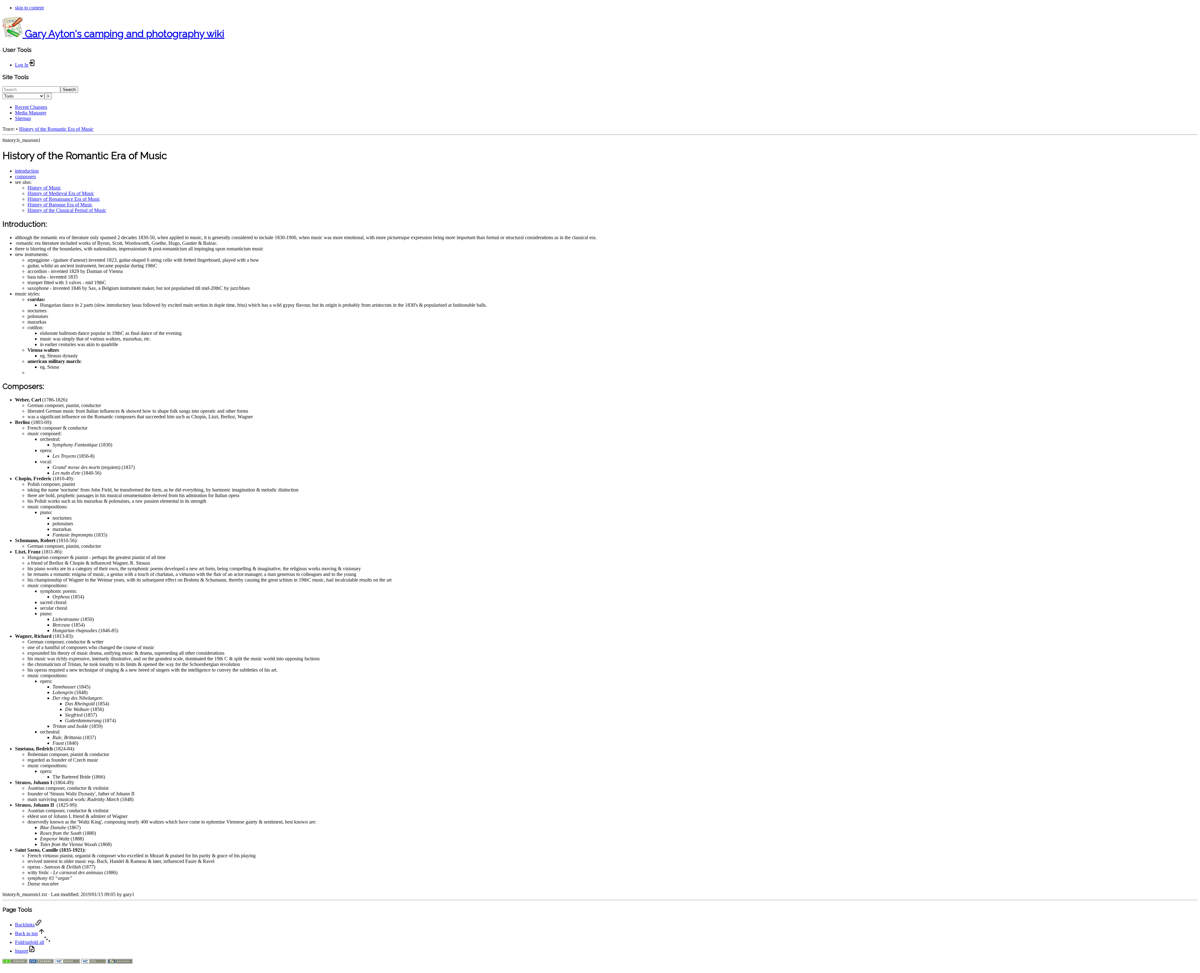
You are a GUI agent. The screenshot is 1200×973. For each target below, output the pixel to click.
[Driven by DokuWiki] (120, 962)
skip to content (29, 7)
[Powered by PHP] (41, 962)
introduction (27, 171)
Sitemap (23, 118)
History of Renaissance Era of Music (64, 199)
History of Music (44, 187)
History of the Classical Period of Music (67, 210)
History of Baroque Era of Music (60, 204)
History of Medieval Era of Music (61, 193)
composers (25, 176)
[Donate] (15, 962)
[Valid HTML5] (67, 962)
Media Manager (30, 112)
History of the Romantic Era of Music (56, 129)
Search (69, 89)
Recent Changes (31, 107)
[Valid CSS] (93, 962)
